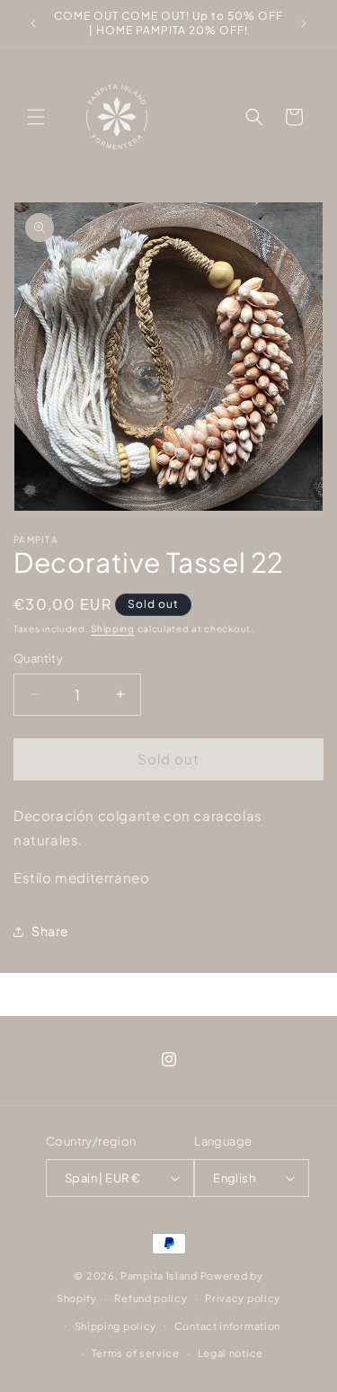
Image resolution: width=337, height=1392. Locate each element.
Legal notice (230, 1353)
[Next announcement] (304, 23)
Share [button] (50, 931)
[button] (36, 117)
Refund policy (150, 1298)
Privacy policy (242, 1298)
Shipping (113, 628)
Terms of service (136, 1353)
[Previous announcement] (33, 23)
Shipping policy (116, 1326)
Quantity (38, 658)
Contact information (227, 1326)
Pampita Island (159, 1275)
